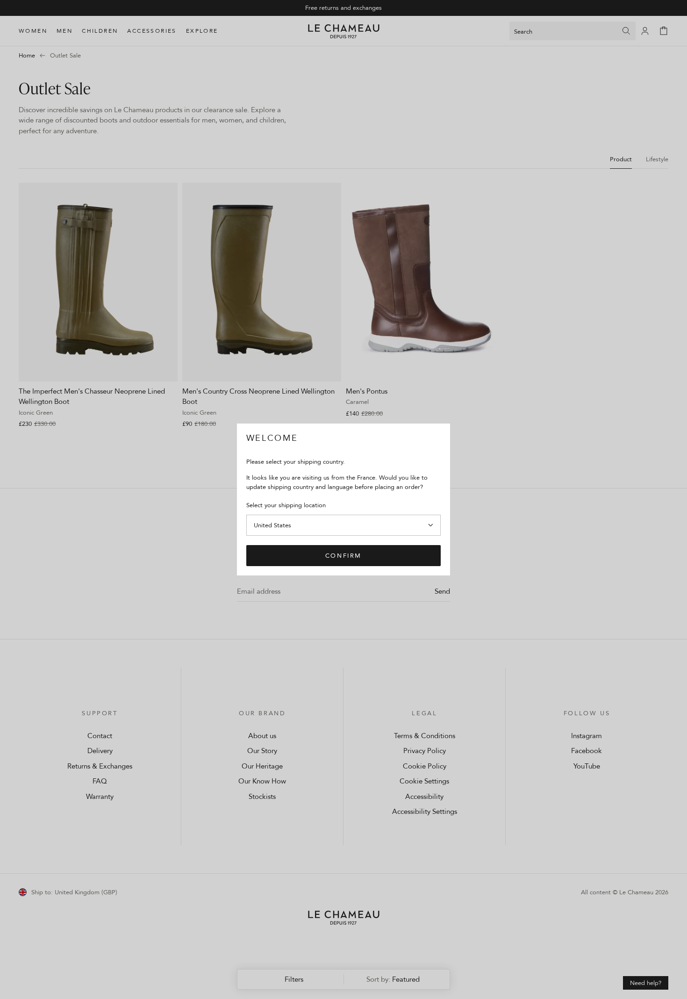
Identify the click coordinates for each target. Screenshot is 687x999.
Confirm (343, 555)
